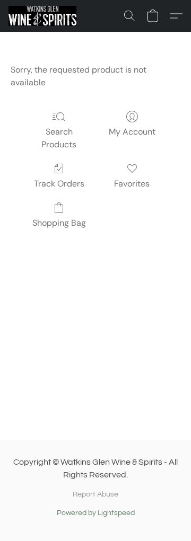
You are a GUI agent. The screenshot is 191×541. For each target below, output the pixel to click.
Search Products (58, 138)
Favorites (132, 183)
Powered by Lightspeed (96, 513)
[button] (44, 16)
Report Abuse (95, 494)
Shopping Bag (59, 222)
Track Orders (59, 183)
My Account (132, 131)
